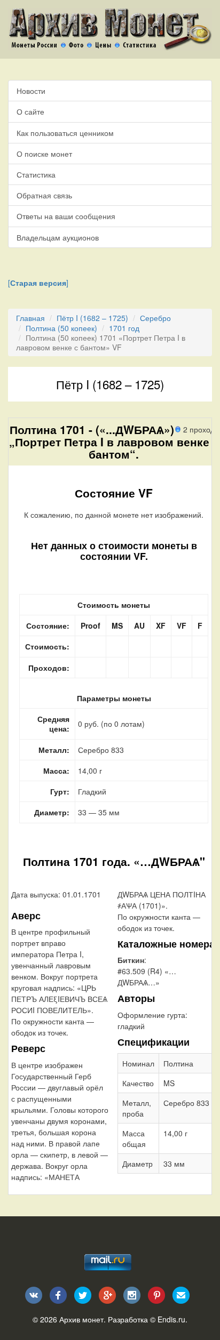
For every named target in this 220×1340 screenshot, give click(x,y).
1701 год (124, 328)
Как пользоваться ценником (65, 132)
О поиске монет (44, 153)
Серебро (155, 317)
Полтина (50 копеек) (61, 328)
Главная (30, 317)
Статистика (36, 174)
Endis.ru (171, 1319)
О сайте (30, 111)
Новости (31, 90)
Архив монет (81, 1319)
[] (38, 282)
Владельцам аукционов (58, 237)
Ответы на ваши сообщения (66, 216)
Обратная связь (44, 195)
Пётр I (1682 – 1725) (92, 317)
